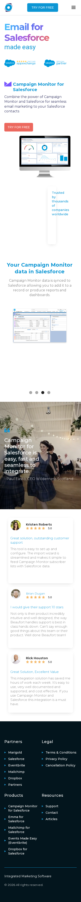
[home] (10, 7)
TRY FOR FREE (43, 7)
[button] (73, 7)
